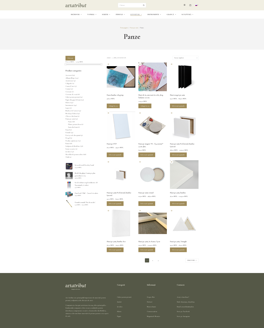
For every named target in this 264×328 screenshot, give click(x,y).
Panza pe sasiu (70, 119)
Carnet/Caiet (69, 86)
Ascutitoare (69, 81)
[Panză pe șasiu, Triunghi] (184, 223)
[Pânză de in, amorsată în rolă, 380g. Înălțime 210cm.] (152, 77)
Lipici (67, 108)
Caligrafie (68, 83)
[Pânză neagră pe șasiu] (184, 77)
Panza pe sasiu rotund (145, 193)
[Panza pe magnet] (152, 125)
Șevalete (68, 152)
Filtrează (70, 58)
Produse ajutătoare (71, 141)
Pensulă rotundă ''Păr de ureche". (85, 202)
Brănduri (75, 14)
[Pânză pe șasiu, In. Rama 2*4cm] (152, 223)
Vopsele (90, 14)
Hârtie (105, 14)
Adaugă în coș (113, 106)
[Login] (184, 5)
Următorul (191, 260)
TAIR (67, 157)
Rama (67, 143)
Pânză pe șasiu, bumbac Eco (116, 241)
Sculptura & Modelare (72, 146)
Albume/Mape (70, 78)
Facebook (186, 311)
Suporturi (135, 14)
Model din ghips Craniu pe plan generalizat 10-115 (85, 174)
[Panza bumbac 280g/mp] (121, 77)
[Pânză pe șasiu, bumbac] (184, 174)
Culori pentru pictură (72, 97)
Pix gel (67, 138)
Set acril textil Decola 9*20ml (84, 165)
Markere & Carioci (71, 111)
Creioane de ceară (71, 94)
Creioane (68, 92)
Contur (67, 89)
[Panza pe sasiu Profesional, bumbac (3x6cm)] (184, 125)
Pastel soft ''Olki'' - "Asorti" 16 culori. (86, 193)
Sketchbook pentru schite (74, 154)
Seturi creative (70, 149)
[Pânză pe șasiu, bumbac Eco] (121, 223)
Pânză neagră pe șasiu (177, 95)
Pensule (119, 14)
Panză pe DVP (112, 144)
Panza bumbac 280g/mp (115, 95)
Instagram (186, 316)
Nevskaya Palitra (71, 113)
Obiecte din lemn (71, 116)
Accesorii (68, 75)
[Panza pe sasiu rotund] (152, 174)
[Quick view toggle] (108, 64)
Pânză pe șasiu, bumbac (178, 193)
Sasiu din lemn (73, 127)
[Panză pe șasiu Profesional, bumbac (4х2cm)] (121, 174)
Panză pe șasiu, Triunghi (178, 241)
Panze (70, 122)
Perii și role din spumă (72, 135)
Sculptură (186, 14)
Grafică (170, 14)
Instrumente (153, 14)
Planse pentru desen (74, 124)
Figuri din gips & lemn (72, 100)
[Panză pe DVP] (121, 125)
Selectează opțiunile (178, 106)
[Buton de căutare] (143, 5)
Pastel (67, 130)
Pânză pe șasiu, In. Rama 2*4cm (149, 241)
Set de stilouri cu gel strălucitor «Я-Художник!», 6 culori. (86, 184)
